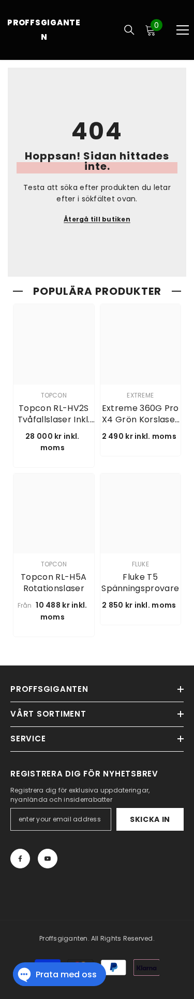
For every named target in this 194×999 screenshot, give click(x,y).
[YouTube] (47, 858)
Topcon (54, 395)
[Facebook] (20, 858)
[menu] (182, 30)
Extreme (140, 395)
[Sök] (129, 30)
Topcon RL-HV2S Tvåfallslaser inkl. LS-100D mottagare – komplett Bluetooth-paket (54, 414)
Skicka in (150, 819)
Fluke (140, 564)
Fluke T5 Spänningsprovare (140, 583)
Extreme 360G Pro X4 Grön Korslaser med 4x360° (140, 414)
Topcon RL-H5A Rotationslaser (53, 583)
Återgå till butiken (97, 219)
